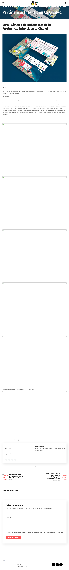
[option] (12, 495)
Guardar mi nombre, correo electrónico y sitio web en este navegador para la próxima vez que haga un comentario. (35, 532)
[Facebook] (53, 564)
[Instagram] (61, 564)
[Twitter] (57, 564)
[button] (66, 3)
